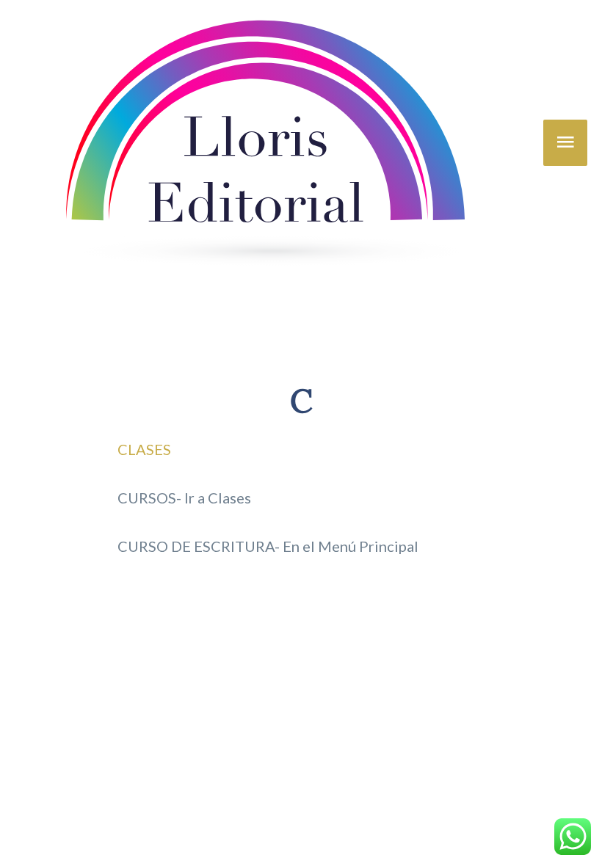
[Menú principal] (565, 143)
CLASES (144, 449)
